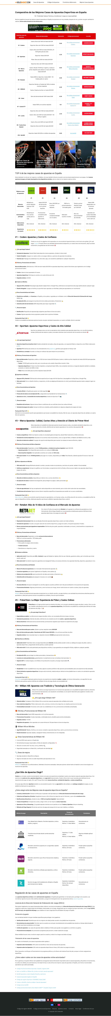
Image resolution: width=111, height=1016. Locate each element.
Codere (36, 243)
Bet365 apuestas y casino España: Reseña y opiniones (31, 974)
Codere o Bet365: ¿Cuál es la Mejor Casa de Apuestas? (31, 982)
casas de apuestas (78, 899)
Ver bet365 (73, 133)
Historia (54, 1008)
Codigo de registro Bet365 (24, 1008)
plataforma (52, 348)
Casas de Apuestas (38, 2)
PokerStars (18, 679)
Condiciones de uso (88, 1008)
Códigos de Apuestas (53, 2)
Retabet (17, 593)
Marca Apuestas (19, 497)
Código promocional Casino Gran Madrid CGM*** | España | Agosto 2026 (36, 987)
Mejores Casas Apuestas (86, 2)
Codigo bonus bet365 (22, 985)
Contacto (71, 1008)
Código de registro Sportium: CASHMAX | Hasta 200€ (31, 979)
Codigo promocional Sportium (42, 1008)
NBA (19, 346)
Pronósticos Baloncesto (69, 2)
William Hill (18, 764)
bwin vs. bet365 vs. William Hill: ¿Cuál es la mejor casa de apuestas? (35, 971)
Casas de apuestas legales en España (27, 977)
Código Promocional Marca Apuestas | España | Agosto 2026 (33, 968)
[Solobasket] (22, 2)
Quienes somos (62, 1008)
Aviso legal (78, 1008)
